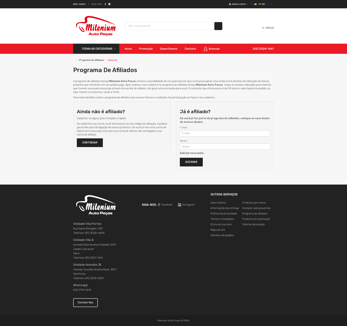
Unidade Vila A (83, 240)
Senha (183, 140)
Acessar (112, 60)
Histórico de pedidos (222, 235)
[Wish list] (246, 26)
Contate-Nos (85, 302)
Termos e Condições (222, 219)
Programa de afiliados (91, 60)
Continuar (89, 142)
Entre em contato (221, 224)
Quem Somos (218, 202)
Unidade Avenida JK (87, 264)
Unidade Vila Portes (87, 223)
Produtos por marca (254, 202)
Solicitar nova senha (192, 153)
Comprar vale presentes (256, 208)
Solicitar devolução (253, 224)
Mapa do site (218, 229)
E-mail (183, 127)
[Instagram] (109, 4)
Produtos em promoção (256, 219)
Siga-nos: (96, 4)
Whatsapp (80, 285)
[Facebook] (105, 4)
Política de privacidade (224, 213)
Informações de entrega (225, 208)
